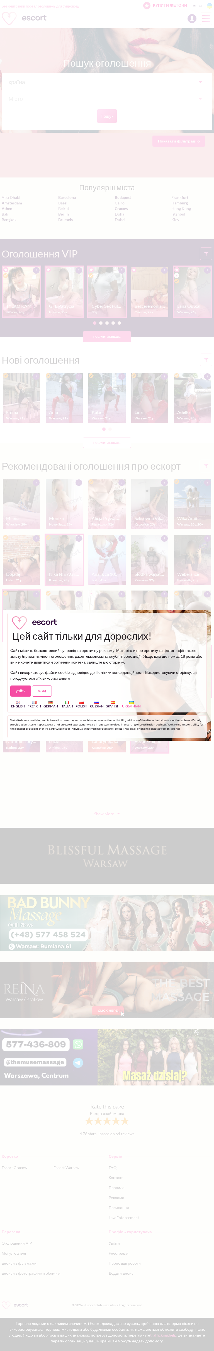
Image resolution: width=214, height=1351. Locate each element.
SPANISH (113, 706)
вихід (42, 691)
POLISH (81, 706)
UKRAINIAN (131, 706)
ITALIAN (66, 706)
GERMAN (50, 706)
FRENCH (34, 706)
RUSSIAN (97, 706)
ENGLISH (18, 706)
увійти (21, 691)
